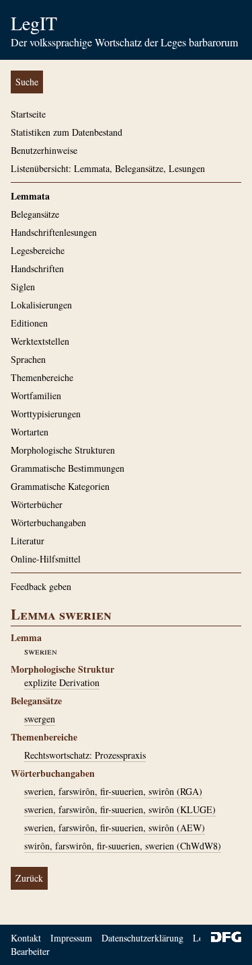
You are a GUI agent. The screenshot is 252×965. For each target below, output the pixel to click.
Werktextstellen (40, 341)
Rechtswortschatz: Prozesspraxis (85, 755)
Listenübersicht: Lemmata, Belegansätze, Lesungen (108, 168)
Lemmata (30, 196)
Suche (26, 81)
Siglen (23, 286)
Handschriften (37, 268)
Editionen (29, 323)
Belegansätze (35, 214)
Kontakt (26, 937)
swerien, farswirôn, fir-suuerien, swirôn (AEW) (114, 827)
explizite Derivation (61, 682)
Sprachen (28, 359)
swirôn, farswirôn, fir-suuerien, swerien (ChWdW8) (122, 845)
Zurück (29, 878)
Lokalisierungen (41, 304)
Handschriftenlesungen (54, 232)
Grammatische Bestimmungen (67, 468)
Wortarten (29, 431)
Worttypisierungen (46, 413)
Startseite (28, 114)
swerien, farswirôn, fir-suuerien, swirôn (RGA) (113, 791)
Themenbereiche (42, 377)
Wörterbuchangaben (48, 522)
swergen (39, 718)
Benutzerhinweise (44, 150)
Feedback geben (41, 586)
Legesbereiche (38, 250)
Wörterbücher (36, 504)
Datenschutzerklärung (142, 937)
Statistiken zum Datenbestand (66, 132)
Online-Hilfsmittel (46, 558)
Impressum (71, 937)
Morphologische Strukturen (63, 450)
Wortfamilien (36, 395)
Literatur (27, 540)
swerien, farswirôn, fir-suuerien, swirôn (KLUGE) (120, 809)
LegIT (34, 23)
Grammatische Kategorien (60, 486)
